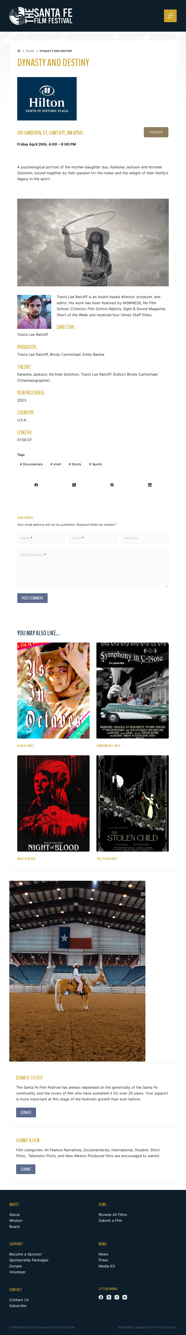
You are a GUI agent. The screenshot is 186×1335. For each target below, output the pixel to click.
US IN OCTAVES (26, 745)
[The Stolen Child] (132, 803)
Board (14, 1226)
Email (78, 538)
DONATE (26, 1112)
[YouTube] (124, 1297)
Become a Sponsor (25, 1254)
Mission (15, 1220)
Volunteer (17, 1272)
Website (131, 538)
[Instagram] (117, 1297)
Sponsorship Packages (28, 1260)
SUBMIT (26, 1169)
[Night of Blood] (53, 803)
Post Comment (32, 598)
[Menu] (170, 15)
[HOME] (19, 51)
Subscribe (17, 1305)
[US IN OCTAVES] (53, 691)
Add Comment (33, 555)
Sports (95, 464)
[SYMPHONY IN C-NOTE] (132, 691)
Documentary (31, 464)
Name (26, 538)
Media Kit (107, 1266)
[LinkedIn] (150, 485)
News (103, 1254)
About (14, 1214)
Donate (15, 1266)
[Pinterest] (112, 485)
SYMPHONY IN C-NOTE (108, 745)
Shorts (75, 464)
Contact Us (19, 1299)
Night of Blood (26, 858)
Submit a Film (110, 1220)
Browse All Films (113, 1214)
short (56, 464)
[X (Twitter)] (74, 485)
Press (103, 1260)
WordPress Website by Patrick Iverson (147, 1327)
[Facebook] (36, 485)
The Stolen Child (106, 858)
